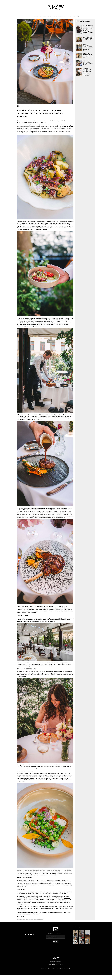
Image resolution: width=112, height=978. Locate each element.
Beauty (44, 16)
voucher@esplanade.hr (22, 904)
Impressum (44, 968)
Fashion (39, 16)
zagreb (41, 919)
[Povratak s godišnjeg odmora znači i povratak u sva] (87, 940)
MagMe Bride (71, 16)
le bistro (36, 919)
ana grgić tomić (21, 919)
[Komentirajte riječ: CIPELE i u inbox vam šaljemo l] (75, 933)
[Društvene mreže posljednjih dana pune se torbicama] (87, 933)
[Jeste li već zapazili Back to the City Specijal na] (81, 933)
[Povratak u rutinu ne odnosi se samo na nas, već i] (75, 940)
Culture (56, 16)
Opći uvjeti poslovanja (53, 968)
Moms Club (63, 16)
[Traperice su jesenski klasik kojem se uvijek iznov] (81, 940)
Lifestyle (50, 16)
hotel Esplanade (30, 919)
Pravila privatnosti (65, 968)
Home (34, 16)
